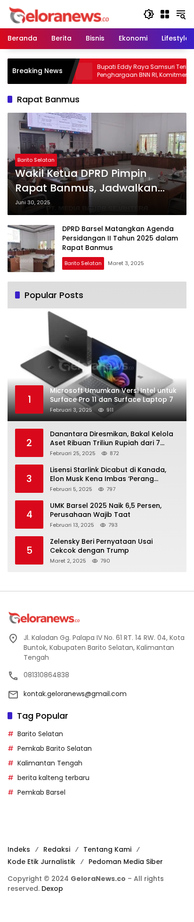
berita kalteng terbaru (53, 777)
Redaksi (56, 849)
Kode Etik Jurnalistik (41, 861)
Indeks (19, 849)
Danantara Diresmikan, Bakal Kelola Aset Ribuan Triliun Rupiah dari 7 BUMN (111, 439)
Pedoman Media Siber (126, 861)
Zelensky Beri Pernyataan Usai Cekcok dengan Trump (101, 546)
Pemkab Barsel (41, 792)
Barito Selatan (36, 160)
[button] (148, 14)
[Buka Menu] (164, 14)
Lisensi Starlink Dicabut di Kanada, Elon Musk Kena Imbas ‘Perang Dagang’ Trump (108, 474)
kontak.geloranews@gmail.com (75, 693)
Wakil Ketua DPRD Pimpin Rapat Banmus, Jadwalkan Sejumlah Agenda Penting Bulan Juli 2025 (86, 181)
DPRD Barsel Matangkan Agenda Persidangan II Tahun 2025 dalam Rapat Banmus (120, 238)
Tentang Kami (107, 849)
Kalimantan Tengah (49, 763)
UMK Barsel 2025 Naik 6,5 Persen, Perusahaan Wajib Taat (106, 510)
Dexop (52, 888)
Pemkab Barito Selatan (54, 748)
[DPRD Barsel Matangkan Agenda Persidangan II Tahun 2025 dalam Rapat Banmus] (31, 248)
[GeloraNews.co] (60, 15)
